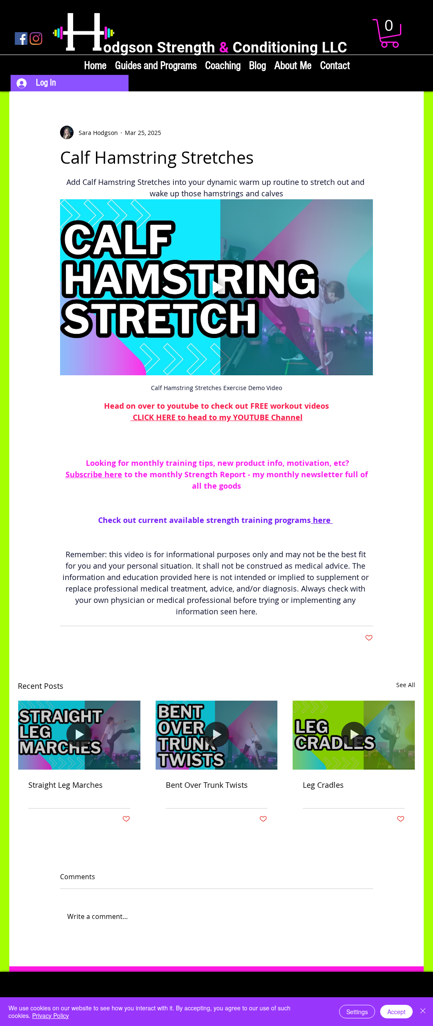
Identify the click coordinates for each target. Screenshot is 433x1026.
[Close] (423, 1011)
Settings (357, 1011)
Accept (396, 1011)
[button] (390, 33)
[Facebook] (21, 38)
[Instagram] (36, 38)
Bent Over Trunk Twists (207, 785)
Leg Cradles (323, 785)
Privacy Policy (50, 1015)
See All (405, 685)
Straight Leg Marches (65, 785)
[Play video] (216, 287)
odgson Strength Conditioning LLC (225, 47)
